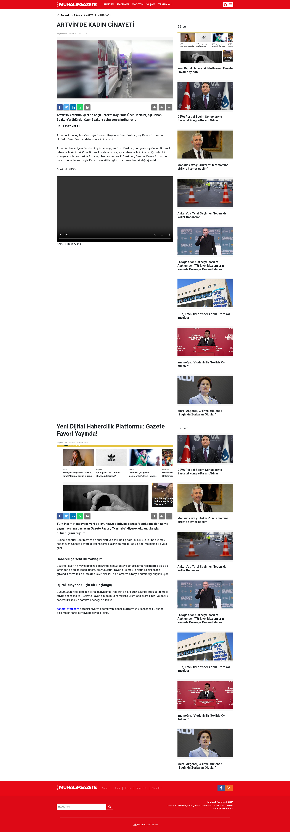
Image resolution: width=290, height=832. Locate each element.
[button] (154, 107)
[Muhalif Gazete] (77, 4)
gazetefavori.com (68, 609)
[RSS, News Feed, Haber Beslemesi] (229, 788)
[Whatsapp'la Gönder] (80, 107)
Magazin (137, 4)
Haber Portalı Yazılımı (147, 824)
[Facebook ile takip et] (221, 788)
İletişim (128, 788)
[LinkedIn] (73, 107)
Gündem (108, 4)
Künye (118, 788)
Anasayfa (106, 788)
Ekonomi (123, 4)
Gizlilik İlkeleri (142, 788)
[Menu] (231, 5)
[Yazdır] (87, 107)
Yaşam (151, 4)
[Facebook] (60, 107)
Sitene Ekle (157, 788)
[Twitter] (66, 107)
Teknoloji (165, 4)
